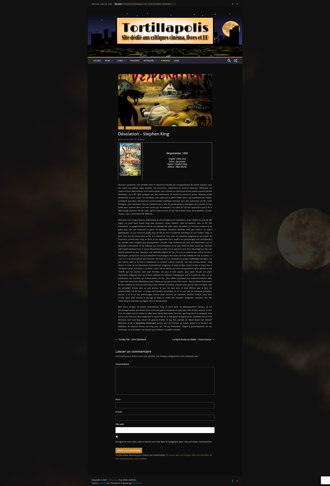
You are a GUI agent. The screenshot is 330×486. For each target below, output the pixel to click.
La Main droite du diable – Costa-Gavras (191, 339)
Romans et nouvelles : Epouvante (138, 128)
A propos (165, 60)
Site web (120, 424)
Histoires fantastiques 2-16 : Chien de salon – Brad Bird (147, 4)
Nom (119, 399)
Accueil (97, 60)
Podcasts (134, 60)
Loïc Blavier (141, 139)
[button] (111, 60)
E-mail (119, 411)
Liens (176, 60)
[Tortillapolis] (165, 14)
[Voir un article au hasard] (235, 61)
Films (107, 60)
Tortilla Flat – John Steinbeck (132, 339)
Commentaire (123, 364)
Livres (120, 60)
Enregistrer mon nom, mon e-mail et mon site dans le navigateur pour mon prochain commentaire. (164, 441)
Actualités (148, 60)
